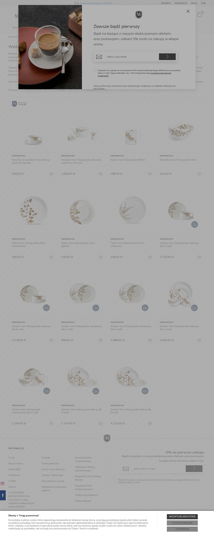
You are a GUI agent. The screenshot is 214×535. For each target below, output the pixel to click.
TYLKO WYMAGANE (182, 523)
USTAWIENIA (182, 529)
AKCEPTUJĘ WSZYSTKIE (182, 516)
